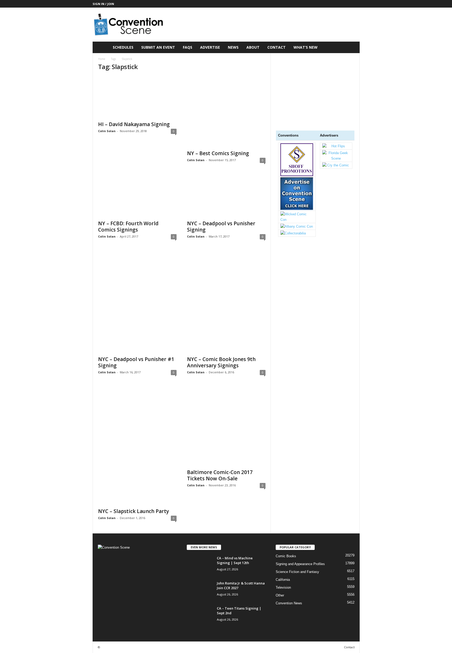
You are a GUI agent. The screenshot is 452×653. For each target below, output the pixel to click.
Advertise (210, 47)
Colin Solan (107, 131)
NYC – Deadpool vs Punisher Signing (221, 226)
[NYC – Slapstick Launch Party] (137, 446)
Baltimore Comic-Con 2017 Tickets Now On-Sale (220, 475)
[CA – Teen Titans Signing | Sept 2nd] (200, 616)
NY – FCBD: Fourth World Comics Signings (128, 226)
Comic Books (286, 556)
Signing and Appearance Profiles (300, 564)
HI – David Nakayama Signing (134, 124)
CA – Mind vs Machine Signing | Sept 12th (235, 560)
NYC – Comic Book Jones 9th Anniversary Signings (221, 362)
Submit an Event (158, 47)
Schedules (123, 47)
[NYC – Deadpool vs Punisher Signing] (226, 196)
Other (280, 595)
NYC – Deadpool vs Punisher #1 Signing (136, 362)
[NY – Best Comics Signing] (226, 111)
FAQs (187, 47)
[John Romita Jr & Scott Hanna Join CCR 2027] (200, 590)
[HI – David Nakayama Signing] (137, 97)
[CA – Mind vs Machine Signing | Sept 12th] (200, 565)
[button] (352, 47)
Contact (276, 47)
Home (101, 59)
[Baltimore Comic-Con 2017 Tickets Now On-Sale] (226, 426)
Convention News (289, 603)
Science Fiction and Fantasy (297, 572)
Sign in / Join (103, 4)
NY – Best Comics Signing (218, 153)
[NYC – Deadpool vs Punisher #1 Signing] (137, 302)
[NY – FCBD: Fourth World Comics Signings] (137, 196)
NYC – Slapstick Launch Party (133, 511)
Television (283, 587)
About (252, 47)
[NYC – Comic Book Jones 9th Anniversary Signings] (226, 302)
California (283, 580)
